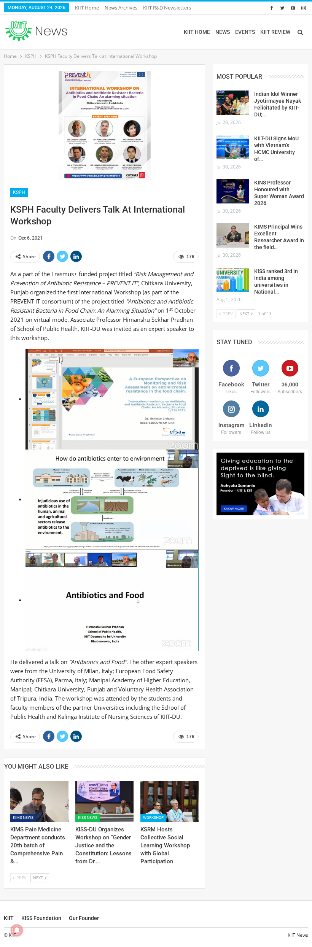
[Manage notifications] (17, 930)
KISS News (87, 817)
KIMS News (23, 817)
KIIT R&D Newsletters (167, 7)
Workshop (153, 817)
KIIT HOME (197, 32)
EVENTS (245, 32)
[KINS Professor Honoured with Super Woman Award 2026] (232, 191)
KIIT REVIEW (275, 32)
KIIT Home (87, 7)
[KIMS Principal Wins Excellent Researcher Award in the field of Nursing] (232, 235)
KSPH (19, 192)
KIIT (9, 918)
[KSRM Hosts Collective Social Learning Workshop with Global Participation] (169, 801)
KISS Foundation (41, 918)
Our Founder (84, 918)
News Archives (121, 7)
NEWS (222, 32)
